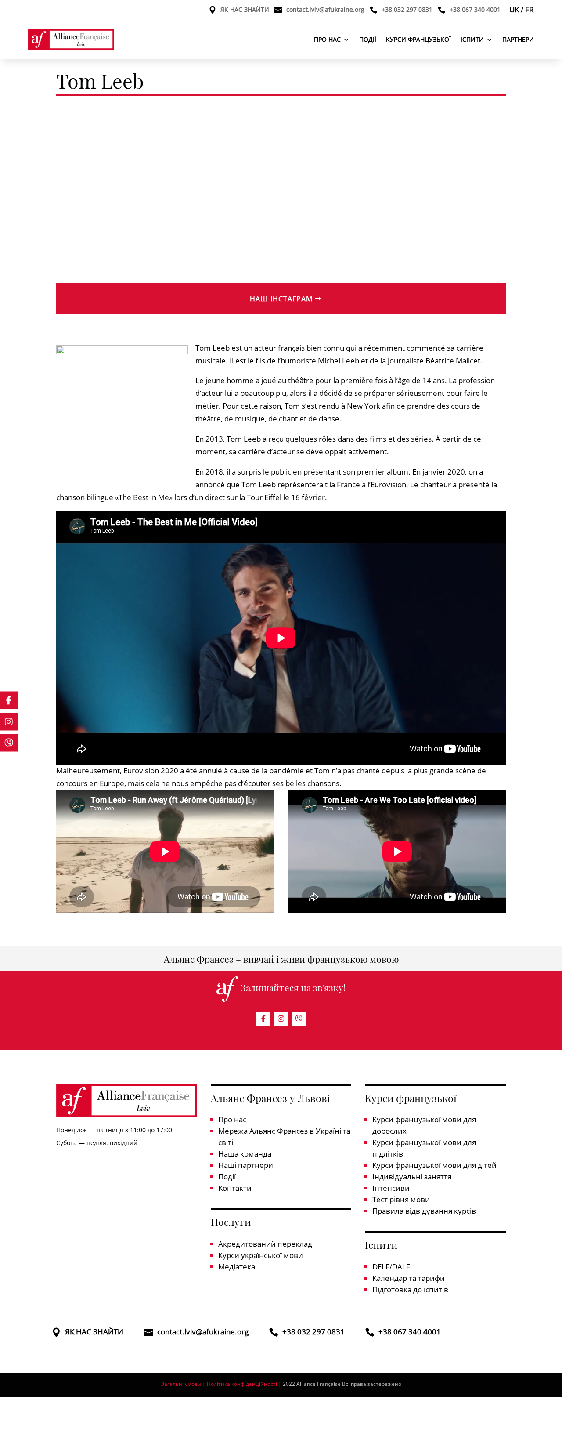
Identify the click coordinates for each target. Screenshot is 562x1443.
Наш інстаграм (281, 299)
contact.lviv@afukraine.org (325, 10)
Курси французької (418, 39)
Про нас (327, 39)
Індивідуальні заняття (411, 1176)
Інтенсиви (391, 1188)
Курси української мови (260, 1255)
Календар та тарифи (408, 1278)
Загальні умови (181, 1384)
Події (367, 39)
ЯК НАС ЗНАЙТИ (244, 10)
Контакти (235, 1188)
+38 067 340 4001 (475, 10)
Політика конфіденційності (242, 1384)
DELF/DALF (391, 1267)
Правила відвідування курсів (424, 1211)
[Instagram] (281, 1019)
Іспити (472, 39)
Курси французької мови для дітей (434, 1165)
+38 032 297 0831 (407, 10)
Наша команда (244, 1154)
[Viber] (299, 1019)
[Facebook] (263, 1019)
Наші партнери (245, 1165)
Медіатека (236, 1267)
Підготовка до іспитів (410, 1289)
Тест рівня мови (401, 1199)
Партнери (518, 39)
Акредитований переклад (265, 1244)
